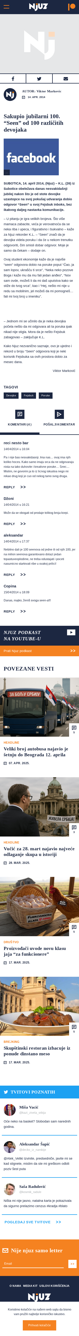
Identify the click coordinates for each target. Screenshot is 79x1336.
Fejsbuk (28, 395)
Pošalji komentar (59, 424)
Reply (9, 487)
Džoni (9, 499)
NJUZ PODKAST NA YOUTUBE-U (22, 635)
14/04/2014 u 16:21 (16, 504)
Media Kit (30, 1285)
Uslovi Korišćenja (54, 1285)
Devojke (11, 395)
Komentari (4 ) (19, 424)
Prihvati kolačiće (39, 1325)
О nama (15, 1285)
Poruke (45, 395)
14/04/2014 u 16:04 (16, 449)
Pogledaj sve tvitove (28, 1222)
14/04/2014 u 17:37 (16, 541)
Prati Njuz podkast (18, 651)
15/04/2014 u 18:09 (16, 592)
